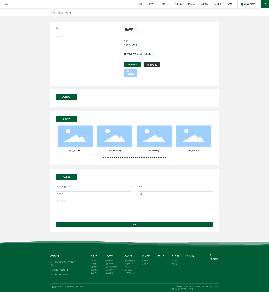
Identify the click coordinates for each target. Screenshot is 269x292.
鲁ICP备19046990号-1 (185, 287)
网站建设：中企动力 (202, 287)
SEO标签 (216, 287)
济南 (210, 287)
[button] (103, 157)
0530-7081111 (250, 4)
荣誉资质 (60, 13)
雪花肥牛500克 (75, 151)
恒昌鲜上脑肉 (193, 151)
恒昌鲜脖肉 (154, 151)
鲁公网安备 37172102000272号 (182, 289)
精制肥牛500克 (115, 151)
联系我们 (55, 256)
